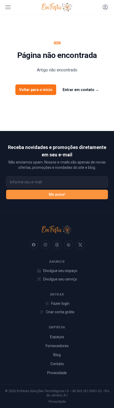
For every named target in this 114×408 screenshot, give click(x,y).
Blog (57, 355)
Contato (57, 364)
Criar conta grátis (60, 312)
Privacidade (57, 373)
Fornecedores (57, 346)
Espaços (57, 337)
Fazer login (60, 303)
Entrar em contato (81, 90)
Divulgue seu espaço (60, 271)
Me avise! (57, 194)
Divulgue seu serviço (60, 279)
